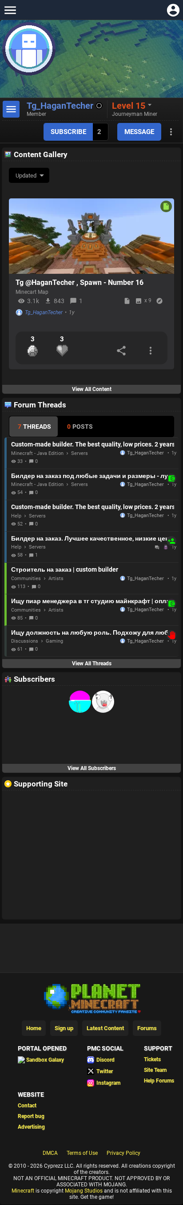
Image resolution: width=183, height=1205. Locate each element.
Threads (34, 426)
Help (16, 516)
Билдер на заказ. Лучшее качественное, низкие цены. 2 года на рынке (92, 538)
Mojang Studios (84, 1191)
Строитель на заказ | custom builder (64, 569)
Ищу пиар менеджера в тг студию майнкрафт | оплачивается (92, 600)
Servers (79, 453)
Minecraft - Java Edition (37, 453)
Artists (56, 578)
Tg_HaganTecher (44, 312)
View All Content (91, 389)
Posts (80, 426)
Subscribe (68, 132)
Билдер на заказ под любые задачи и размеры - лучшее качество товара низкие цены (92, 475)
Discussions (24, 641)
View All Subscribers (92, 768)
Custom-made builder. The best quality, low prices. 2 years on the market (92, 444)
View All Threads (91, 663)
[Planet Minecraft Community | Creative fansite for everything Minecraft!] (91, 998)
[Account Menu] (173, 10)
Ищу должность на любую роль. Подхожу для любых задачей (92, 632)
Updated (26, 175)
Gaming (54, 641)
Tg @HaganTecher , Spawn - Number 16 (79, 282)
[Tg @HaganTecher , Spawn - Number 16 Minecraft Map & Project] (91, 236)
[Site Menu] (10, 10)
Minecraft (23, 1191)
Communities (26, 578)
